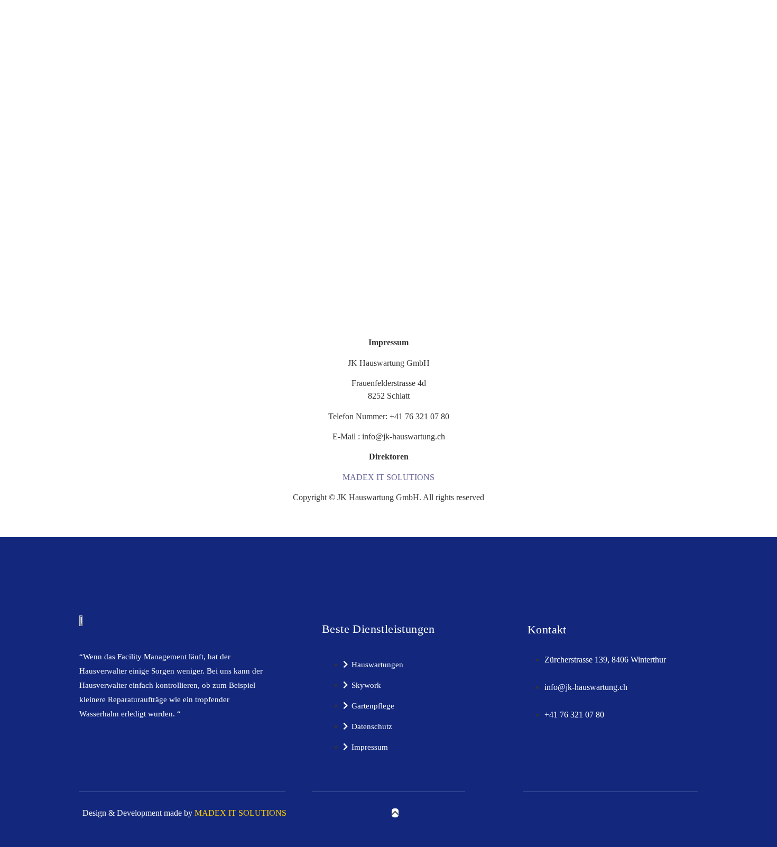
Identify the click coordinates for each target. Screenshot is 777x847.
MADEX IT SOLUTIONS (388, 477)
